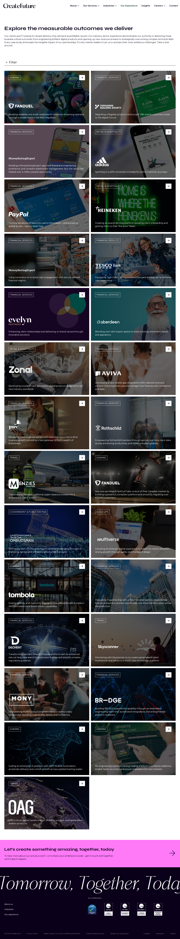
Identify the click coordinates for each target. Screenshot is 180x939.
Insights (146, 5)
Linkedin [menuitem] (146, 934)
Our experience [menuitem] (11, 914)
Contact (173, 5)
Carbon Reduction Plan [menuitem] (95, 934)
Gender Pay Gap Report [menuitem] (119, 934)
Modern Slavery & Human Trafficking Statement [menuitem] (62, 934)
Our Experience (129, 5)
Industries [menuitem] (8, 909)
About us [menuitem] (8, 904)
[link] (19, 5)
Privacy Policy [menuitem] (32, 934)
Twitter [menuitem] (173, 934)
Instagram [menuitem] (160, 934)
